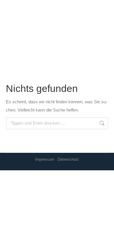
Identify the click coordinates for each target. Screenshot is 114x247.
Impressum (44, 159)
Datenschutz (68, 159)
